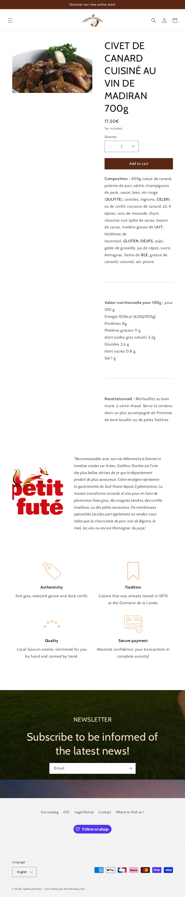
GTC (66, 812)
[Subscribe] (130, 768)
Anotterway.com (74, 889)
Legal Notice (84, 812)
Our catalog (50, 812)
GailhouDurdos (32, 889)
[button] (10, 20)
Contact (105, 812)
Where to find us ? (130, 812)
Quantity (111, 137)
